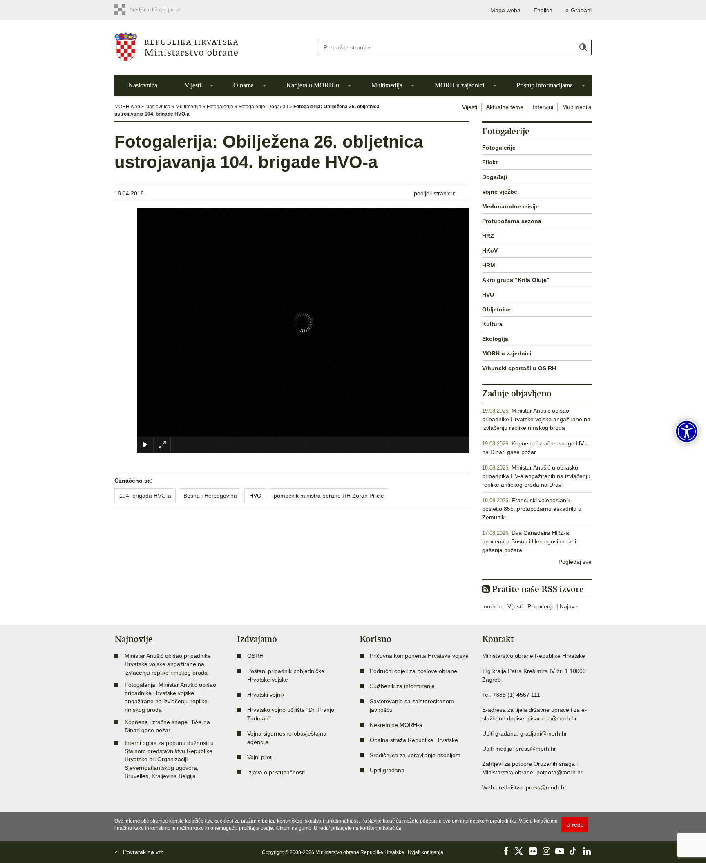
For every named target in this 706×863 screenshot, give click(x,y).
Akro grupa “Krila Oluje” (516, 280)
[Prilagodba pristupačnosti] (687, 431)
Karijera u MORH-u (312, 85)
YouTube (560, 851)
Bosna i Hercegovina (210, 495)
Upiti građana (387, 770)
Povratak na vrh (143, 852)
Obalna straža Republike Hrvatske (414, 740)
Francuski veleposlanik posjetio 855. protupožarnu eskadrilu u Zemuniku (531, 509)
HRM (488, 265)
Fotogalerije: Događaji (263, 107)
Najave (569, 606)
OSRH (255, 656)
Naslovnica (142, 85)
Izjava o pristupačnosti (276, 772)
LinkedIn (587, 851)
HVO (255, 495)
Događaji (494, 177)
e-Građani (578, 10)
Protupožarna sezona (511, 221)
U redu (575, 824)
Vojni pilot (259, 757)
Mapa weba (505, 10)
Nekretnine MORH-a (396, 725)
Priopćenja (541, 606)
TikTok (573, 851)
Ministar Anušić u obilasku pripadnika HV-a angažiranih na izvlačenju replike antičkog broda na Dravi (536, 476)
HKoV (490, 250)
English (543, 10)
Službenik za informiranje (402, 686)
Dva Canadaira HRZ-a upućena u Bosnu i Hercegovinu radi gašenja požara (529, 541)
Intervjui (543, 107)
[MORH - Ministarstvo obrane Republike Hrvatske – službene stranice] (210, 46)
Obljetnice (496, 309)
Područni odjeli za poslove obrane (413, 671)
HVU (488, 294)
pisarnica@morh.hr (552, 718)
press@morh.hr (536, 748)
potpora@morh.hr (559, 772)
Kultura (492, 324)
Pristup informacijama (544, 85)
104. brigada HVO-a (145, 495)
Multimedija (386, 85)
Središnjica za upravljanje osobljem (415, 755)
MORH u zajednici (459, 85)
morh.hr (492, 606)
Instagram (546, 851)
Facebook (506, 851)
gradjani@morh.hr (543, 733)
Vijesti (193, 85)
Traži (583, 47)
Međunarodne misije (510, 206)
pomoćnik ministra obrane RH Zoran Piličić (329, 495)
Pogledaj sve (575, 562)
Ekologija (495, 338)
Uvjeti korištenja (425, 852)
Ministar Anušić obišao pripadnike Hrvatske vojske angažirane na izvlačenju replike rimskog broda (536, 419)
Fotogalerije (220, 107)
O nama (243, 85)
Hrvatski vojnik (265, 694)
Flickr (490, 162)
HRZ (488, 236)
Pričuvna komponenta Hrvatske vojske (419, 656)
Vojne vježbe (499, 191)
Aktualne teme (504, 107)
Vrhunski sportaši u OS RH (519, 368)
